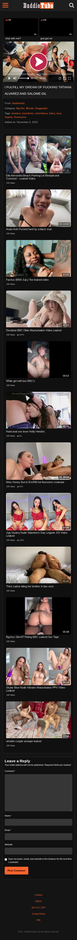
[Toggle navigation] (5, 5)
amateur (16, 113)
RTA (39, 920)
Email (8, 830)
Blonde (30, 108)
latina (52, 113)
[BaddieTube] (38, 5)
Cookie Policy (38, 914)
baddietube (18, 103)
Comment (10, 771)
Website (8, 844)
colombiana (41, 113)
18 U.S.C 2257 (39, 907)
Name (8, 816)
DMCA (38, 901)
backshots (27, 113)
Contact (38, 895)
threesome (20, 117)
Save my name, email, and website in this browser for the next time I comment (40, 860)
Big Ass (20, 108)
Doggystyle (41, 108)
